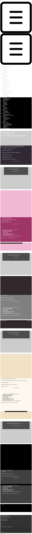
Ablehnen (4, 533)
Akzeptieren (1, 533)
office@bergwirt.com (4, 520)
